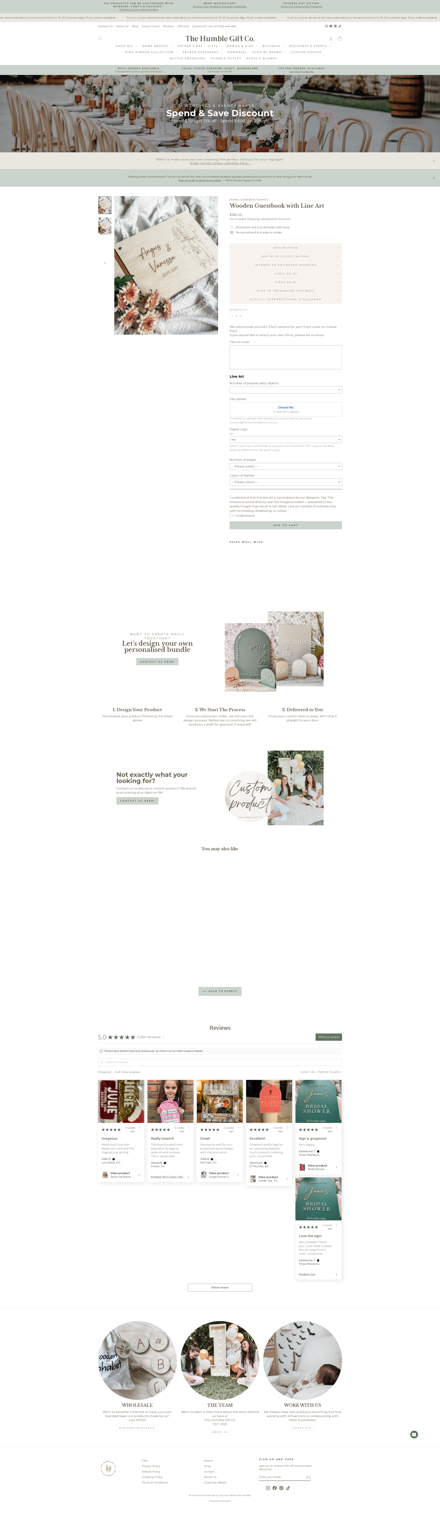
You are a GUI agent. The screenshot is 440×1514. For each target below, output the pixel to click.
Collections (247, 199)
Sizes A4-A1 (286, 282)
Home (234, 199)
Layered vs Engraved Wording (285, 265)
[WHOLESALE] (137, 1360)
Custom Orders (306, 52)
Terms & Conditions (155, 1482)
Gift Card (183, 26)
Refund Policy (151, 1471)
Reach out (302, 1427)
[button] (164, 1037)
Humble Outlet (226, 58)
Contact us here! (137, 800)
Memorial (237, 52)
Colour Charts (151, 26)
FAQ (145, 1460)
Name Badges (156, 46)
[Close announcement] (434, 160)
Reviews (168, 26)
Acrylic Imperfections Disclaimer (286, 299)
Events (262, 199)
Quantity (239, 309)
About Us (122, 26)
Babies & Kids (241, 46)
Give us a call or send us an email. (199, 180)
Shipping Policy (152, 1477)
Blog (135, 26)
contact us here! (157, 661)
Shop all (125, 46)
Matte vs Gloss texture (286, 256)
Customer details (215, 1482)
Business (272, 46)
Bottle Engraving (188, 58)
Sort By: (309, 1072)
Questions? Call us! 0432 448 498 (214, 26)
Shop (207, 1466)
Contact (209, 1471)
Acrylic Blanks (261, 58)
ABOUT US (220, 1432)
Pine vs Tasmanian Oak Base (286, 290)
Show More (167, 1156)
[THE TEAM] (220, 1360)
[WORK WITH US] (302, 1360)
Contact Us (105, 26)
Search (208, 1460)
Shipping (253, 219)
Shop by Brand (267, 52)
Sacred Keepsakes (201, 52)
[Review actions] (139, 1127)
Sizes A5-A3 (285, 273)
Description (285, 247)
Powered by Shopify (220, 1501)
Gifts (213, 46)
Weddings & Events (308, 46)
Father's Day (190, 46)
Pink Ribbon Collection (150, 52)
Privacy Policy (151, 1466)
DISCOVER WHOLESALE (137, 1427)
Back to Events (222, 991)
